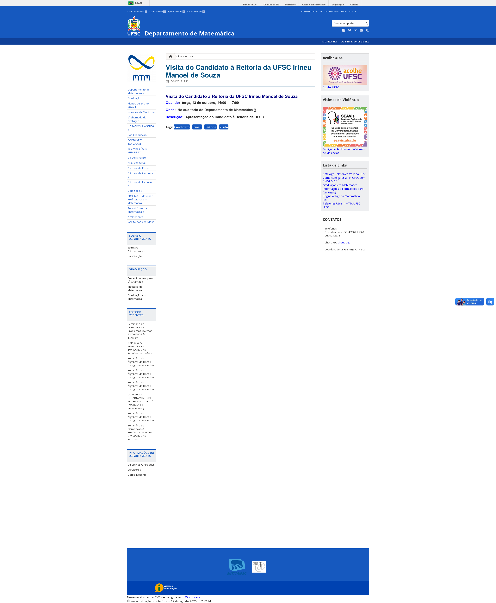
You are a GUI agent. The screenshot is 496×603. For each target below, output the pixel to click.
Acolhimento (135, 217)
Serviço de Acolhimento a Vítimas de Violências (344, 151)
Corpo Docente (137, 474)
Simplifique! (250, 4)
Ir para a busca (176, 11)
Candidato (181, 127)
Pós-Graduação (137, 135)
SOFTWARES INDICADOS (135, 141)
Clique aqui (344, 242)
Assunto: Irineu (186, 56)
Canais (354, 4)
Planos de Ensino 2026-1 (138, 105)
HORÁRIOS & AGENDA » (141, 127)
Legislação (338, 4)
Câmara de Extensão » (140, 183)
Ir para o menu (157, 11)
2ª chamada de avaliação (137, 119)
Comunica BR (271, 4)
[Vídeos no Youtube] (355, 30)
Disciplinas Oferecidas (141, 464)
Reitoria (210, 127)
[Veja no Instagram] (361, 30)
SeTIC (326, 200)
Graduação (134, 98)
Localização (135, 256)
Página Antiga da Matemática (341, 196)
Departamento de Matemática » (139, 91)
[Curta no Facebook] (343, 30)
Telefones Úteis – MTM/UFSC (138, 150)
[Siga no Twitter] (349, 30)
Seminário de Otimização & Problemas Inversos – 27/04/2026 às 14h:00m (141, 432)
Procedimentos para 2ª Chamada (140, 279)
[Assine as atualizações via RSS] (367, 30)
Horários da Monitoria (141, 112)
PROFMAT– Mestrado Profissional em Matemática (140, 199)
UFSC (326, 207)
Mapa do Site (348, 11)
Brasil (139, 3)
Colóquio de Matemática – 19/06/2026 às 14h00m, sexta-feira (140, 348)
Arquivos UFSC (137, 163)
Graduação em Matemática (137, 296)
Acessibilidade (309, 11)
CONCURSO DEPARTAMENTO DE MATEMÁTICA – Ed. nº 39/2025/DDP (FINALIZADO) (140, 401)
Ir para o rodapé (195, 11)
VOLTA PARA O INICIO (141, 222)
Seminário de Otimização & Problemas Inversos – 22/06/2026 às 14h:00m (141, 331)
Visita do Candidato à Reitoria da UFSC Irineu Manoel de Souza (238, 71)
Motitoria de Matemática (135, 288)
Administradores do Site (355, 41)
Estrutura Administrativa (136, 249)
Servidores (134, 469)
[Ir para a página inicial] (169, 56)
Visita (224, 127)
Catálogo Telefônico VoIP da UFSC (344, 174)
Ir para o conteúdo (136, 11)
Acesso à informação (314, 4)
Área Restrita (330, 41)
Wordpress (192, 597)
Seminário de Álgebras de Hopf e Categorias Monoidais (141, 362)
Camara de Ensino (139, 168)
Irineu (197, 127)
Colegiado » (135, 190)
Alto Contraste (329, 11)
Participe (290, 4)
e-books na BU (137, 157)
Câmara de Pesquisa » (140, 175)
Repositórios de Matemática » (137, 209)
